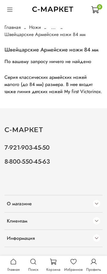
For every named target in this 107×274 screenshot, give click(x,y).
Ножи (35, 27)
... (53, 27)
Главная (12, 27)
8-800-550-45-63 (27, 161)
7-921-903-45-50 (27, 147)
